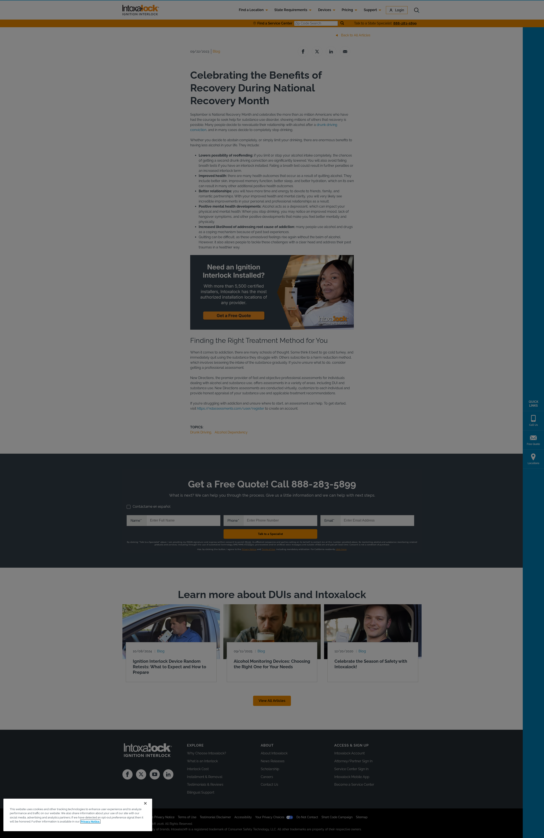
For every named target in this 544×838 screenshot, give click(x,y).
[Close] (145, 803)
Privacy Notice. (90, 821)
